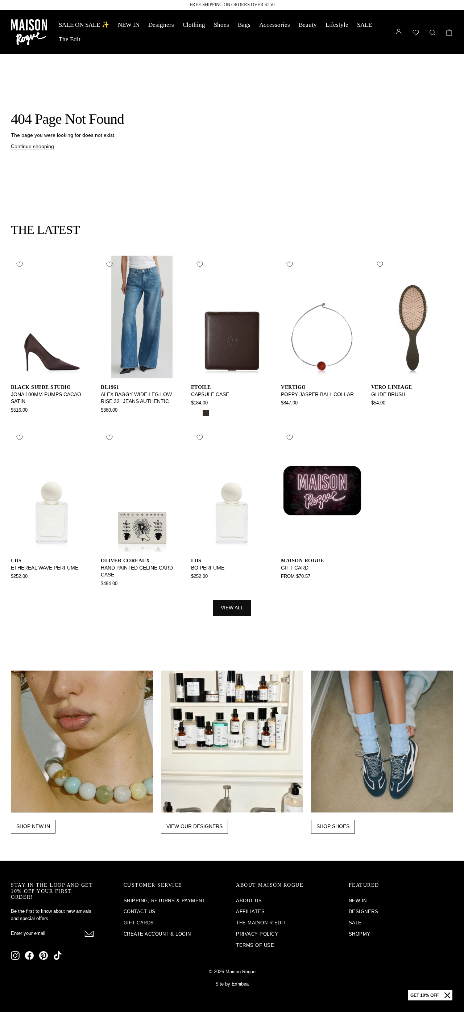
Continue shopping (32, 146)
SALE (364, 24)
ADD (52, 370)
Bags (244, 24)
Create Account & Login (157, 934)
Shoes (221, 24)
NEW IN (129, 24)
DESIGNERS (363, 911)
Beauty (308, 24)
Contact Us (140, 911)
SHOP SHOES (332, 826)
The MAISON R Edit (261, 922)
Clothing (194, 24)
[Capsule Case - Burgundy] (215, 413)
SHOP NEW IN (33, 826)
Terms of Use (255, 945)
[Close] (447, 995)
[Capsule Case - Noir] (195, 413)
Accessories (274, 24)
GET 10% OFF (424, 995)
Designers (161, 24)
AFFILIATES (250, 911)
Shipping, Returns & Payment (165, 900)
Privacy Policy (257, 934)
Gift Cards (139, 922)
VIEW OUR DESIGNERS (194, 826)
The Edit (69, 39)
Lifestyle (337, 24)
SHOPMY (359, 934)
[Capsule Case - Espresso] (205, 413)
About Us (249, 900)
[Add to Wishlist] (19, 264)
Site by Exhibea (232, 984)
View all (232, 607)
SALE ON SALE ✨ (84, 24)
